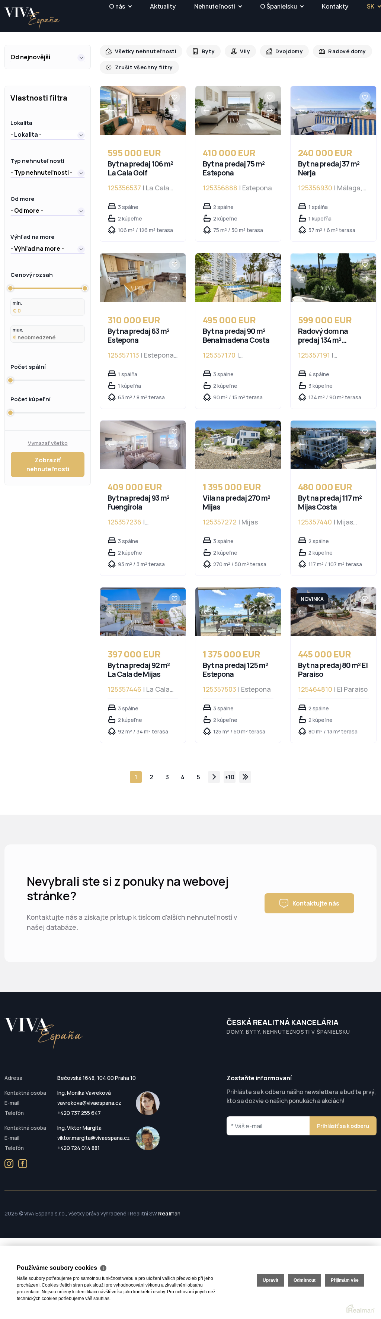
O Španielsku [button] (278, 6)
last (245, 777)
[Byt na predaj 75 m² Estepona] (238, 110)
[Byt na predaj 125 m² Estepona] (238, 611)
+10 (229, 777)
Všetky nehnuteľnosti (144, 51)
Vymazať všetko (48, 443)
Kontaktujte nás (315, 903)
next (214, 777)
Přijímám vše (345, 1280)
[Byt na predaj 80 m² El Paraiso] (333, 611)
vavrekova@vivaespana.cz (89, 1102)
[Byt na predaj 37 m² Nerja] (333, 110)
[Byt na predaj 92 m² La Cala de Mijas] (143, 611)
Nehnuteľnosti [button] (214, 6)
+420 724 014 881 (78, 1147)
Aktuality (163, 6)
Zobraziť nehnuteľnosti (47, 464)
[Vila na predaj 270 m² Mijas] (238, 445)
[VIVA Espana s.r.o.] (32, 18)
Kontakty (335, 6)
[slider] (10, 288)
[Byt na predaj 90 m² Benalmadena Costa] (238, 277)
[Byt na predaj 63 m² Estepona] (143, 277)
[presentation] (111, 110)
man (169, 1213)
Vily (240, 51)
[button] (47, 57)
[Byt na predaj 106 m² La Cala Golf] (143, 110)
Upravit (270, 1280)
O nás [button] (117, 6)
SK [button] (370, 6)
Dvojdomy (283, 51)
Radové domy (339, 51)
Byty (204, 51)
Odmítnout (305, 1280)
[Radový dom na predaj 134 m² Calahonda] (333, 277)
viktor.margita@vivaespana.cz (93, 1137)
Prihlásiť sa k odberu (343, 1125)
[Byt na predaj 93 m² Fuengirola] (143, 445)
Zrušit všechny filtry (142, 67)
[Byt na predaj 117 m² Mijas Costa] (333, 445)
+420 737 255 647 (79, 1112)
